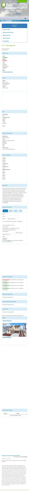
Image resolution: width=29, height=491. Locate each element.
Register (20, 1)
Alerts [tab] (10, 210)
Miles (18, 413)
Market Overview (6, 35)
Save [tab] (20, 210)
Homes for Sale (6, 29)
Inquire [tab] (5, 210)
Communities (6, 41)
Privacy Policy (17, 455)
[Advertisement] (10, 100)
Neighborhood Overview (8, 32)
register (9, 240)
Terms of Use (10, 455)
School (5, 413)
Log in (25, 1)
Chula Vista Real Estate (8, 72)
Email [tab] (15, 210)
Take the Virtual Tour (7, 320)
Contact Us (4, 455)
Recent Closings (6, 38)
